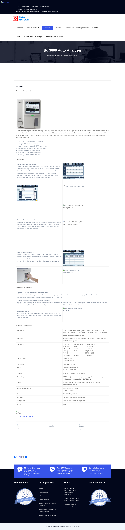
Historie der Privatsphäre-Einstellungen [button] (27, 11)
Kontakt (95, 28)
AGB (17, 6)
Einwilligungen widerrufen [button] (50, 11)
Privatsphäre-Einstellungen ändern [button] (26, 9)
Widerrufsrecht (44, 6)
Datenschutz (25, 6)
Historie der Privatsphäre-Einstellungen (30, 36)
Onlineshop (58, 28)
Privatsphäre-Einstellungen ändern (77, 28)
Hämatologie (58, 55)
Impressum (34, 6)
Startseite (20, 28)
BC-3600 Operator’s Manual (24, 416)
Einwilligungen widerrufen (54, 36)
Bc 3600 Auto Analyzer (71, 55)
